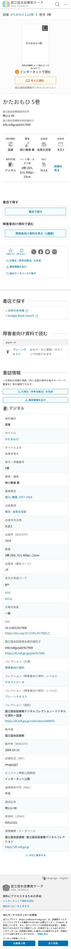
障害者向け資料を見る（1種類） (36, 233)
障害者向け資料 (14, 667)
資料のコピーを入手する (16, 906)
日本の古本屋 (16, 310)
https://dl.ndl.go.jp (17, 847)
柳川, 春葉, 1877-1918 (18, 497)
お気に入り (10, 254)
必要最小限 (19, 943)
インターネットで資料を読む (18, 901)
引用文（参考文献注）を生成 (25, 260)
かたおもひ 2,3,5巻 (22, 14)
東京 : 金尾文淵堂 (15, 511)
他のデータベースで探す (22, 273)
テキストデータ (14, 682)
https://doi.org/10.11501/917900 (26, 633)
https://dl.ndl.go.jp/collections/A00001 (30, 721)
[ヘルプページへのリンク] (39, 67)
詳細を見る (58, 168)
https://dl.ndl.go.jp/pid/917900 (25, 653)
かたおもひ (12, 439)
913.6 (8, 599)
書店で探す (35, 211)
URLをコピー (21, 254)
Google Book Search (21, 315)
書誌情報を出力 (17, 266)
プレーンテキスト (19, 351)
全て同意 (53, 943)
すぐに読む (37, 80)
